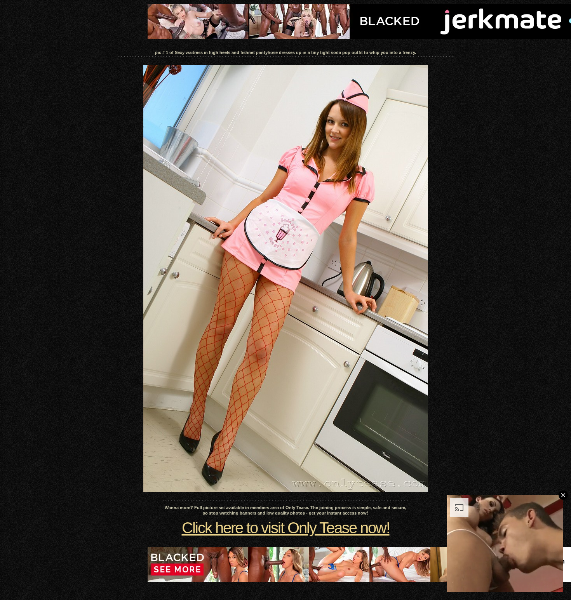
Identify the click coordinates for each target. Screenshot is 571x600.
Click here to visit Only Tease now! (286, 527)
